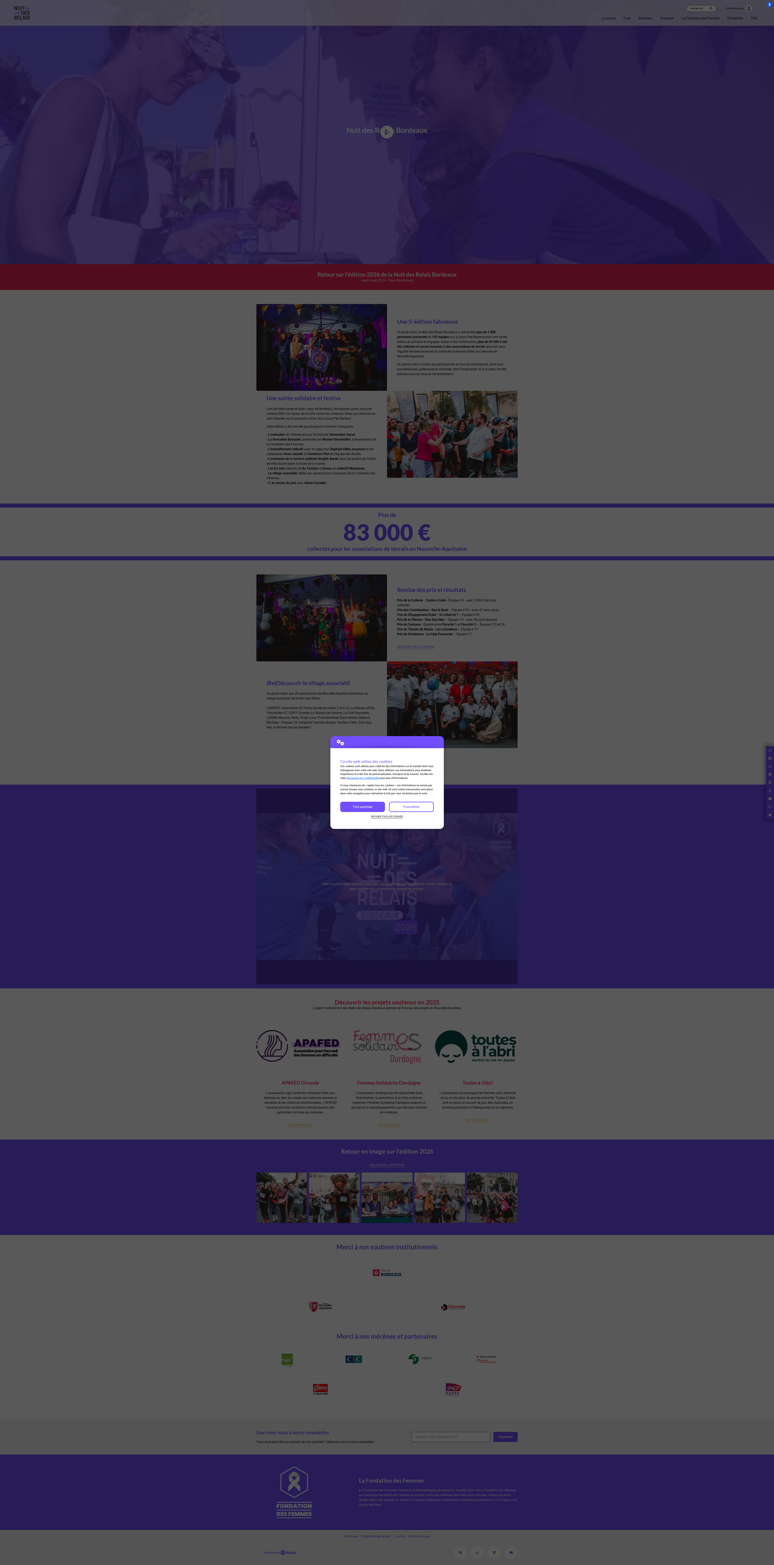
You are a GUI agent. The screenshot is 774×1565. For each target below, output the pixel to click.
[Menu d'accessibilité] (769, 4)
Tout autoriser (362, 807)
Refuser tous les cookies (387, 816)
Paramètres (411, 807)
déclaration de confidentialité (363, 778)
